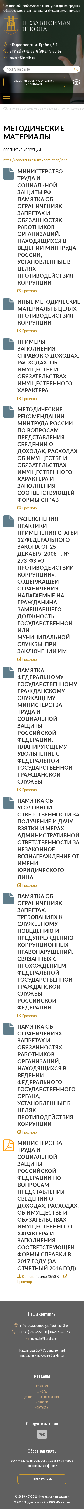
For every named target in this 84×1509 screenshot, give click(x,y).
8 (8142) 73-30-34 (48, 51)
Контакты (42, 1408)
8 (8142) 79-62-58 (22, 51)
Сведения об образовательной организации (34, 82)
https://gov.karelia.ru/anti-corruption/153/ (35, 160)
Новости (42, 1402)
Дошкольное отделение (42, 1397)
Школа (42, 1392)
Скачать (28, 1276)
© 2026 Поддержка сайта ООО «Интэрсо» (42, 1502)
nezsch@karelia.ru (22, 58)
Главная (42, 1386)
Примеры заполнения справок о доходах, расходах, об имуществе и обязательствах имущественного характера (48, 366)
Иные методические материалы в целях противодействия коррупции (49, 312)
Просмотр (29, 291)
